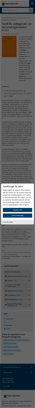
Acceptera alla (17, 210)
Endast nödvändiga (17, 215)
